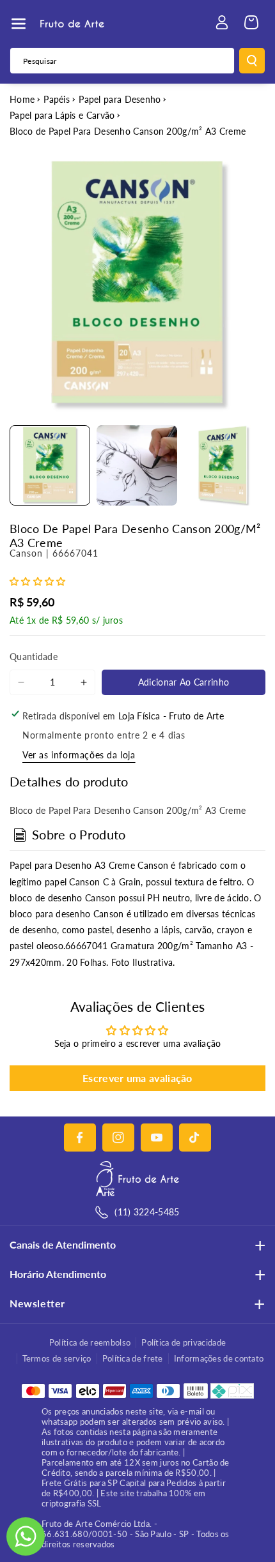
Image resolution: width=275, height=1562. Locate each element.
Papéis (56, 99)
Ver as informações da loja (79, 754)
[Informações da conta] (222, 22)
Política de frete (132, 1358)
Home (22, 99)
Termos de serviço (56, 1358)
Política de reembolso (89, 1342)
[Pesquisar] (252, 60)
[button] (18, 23)
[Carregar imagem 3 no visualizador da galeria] (224, 465)
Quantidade (34, 656)
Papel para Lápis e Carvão (62, 115)
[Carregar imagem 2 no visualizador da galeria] (137, 465)
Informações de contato (219, 1358)
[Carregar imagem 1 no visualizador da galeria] (50, 465)
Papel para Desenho (120, 99)
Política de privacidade (183, 1342)
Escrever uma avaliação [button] (137, 1078)
